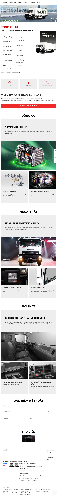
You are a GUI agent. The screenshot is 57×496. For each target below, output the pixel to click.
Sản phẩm (5, 450)
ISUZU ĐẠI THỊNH (50, 450)
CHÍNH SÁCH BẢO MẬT (7, 487)
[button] (27, 19)
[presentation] (4, 13)
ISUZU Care (32, 2)
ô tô (3, 452)
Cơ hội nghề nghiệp (50, 457)
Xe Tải (4, 454)
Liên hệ (48, 459)
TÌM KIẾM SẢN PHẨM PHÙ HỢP (28, 106)
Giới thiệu (49, 452)
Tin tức (38, 2)
